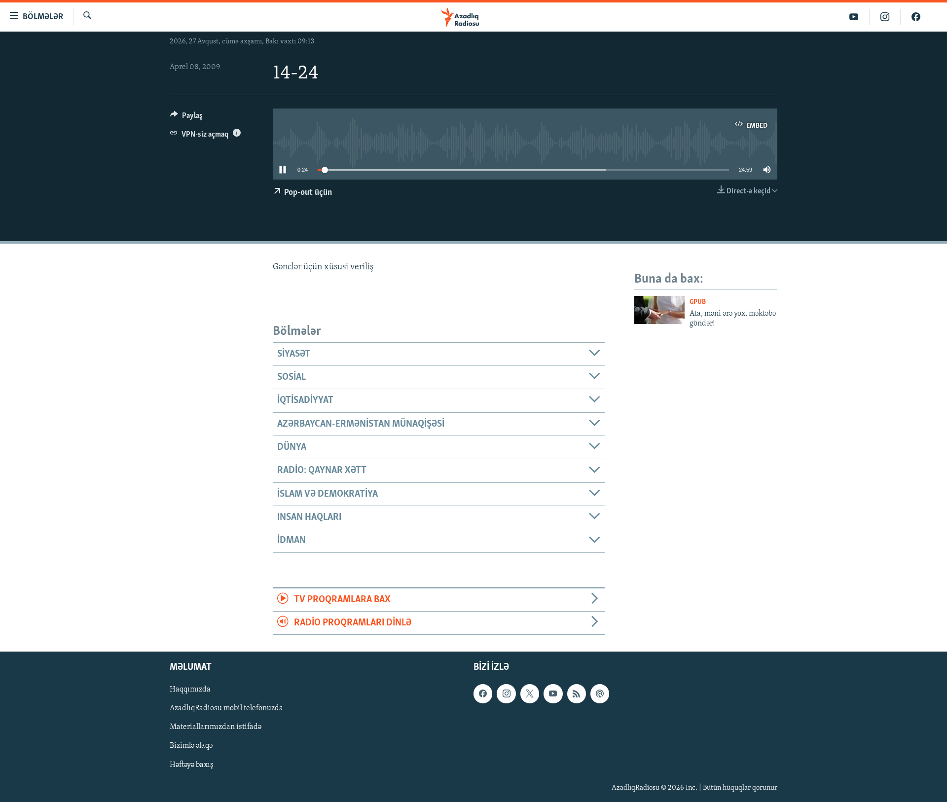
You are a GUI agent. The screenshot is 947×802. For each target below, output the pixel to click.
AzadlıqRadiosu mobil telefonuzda (226, 709)
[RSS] (576, 694)
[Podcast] (599, 694)
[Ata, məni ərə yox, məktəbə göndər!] (659, 310)
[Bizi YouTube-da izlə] (854, 17)
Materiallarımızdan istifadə (215, 727)
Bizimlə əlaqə (191, 746)
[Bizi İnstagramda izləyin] (885, 17)
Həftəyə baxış (192, 765)
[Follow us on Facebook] (483, 694)
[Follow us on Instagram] (506, 694)
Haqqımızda (190, 690)
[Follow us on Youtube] (553, 694)
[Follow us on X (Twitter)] (529, 694)
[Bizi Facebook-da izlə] (916, 17)
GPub (698, 302)
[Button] (186, 118)
